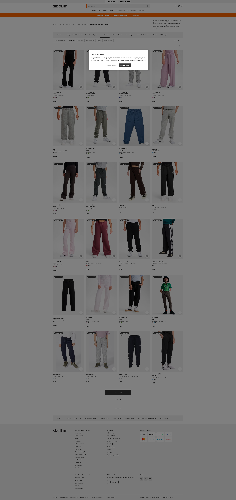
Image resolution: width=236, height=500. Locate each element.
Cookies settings (111, 65)
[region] (119, 60)
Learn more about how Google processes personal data (132, 60)
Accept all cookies (125, 65)
